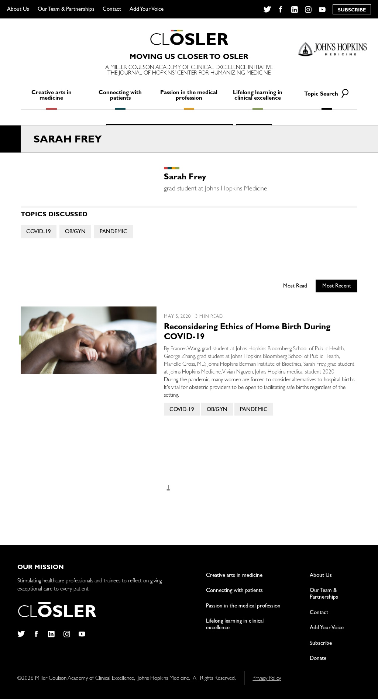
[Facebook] (280, 9)
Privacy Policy (266, 679)
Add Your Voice (147, 10)
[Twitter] (267, 9)
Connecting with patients (120, 95)
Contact (112, 10)
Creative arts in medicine (51, 95)
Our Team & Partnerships (66, 10)
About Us (18, 10)
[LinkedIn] (294, 9)
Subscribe (321, 644)
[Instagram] (308, 9)
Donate (318, 659)
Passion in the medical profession (188, 95)
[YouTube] (322, 9)
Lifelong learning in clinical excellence (257, 95)
